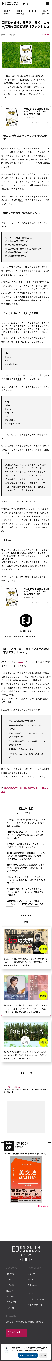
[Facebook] (21, 1259)
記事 (19, 379)
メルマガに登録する (14, 1333)
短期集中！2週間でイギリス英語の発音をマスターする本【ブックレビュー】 (26, 845)
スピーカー (14, 523)
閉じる (43, 1355)
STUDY (4, 35)
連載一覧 (31, 1273)
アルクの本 (32, 1285)
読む (21, 199)
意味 (3, 341)
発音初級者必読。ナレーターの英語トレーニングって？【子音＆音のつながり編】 (26, 903)
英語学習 (10, 1273)
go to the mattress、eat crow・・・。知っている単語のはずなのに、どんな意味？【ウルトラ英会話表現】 (26, 855)
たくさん (27, 434)
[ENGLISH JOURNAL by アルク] (10, 3)
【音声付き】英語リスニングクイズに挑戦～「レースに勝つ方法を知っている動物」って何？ (25, 834)
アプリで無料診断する (28, 1355)
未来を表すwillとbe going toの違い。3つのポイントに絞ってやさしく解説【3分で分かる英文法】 (26, 822)
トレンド (10, 1296)
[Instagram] (26, 1259)
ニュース (44, 174)
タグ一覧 (6, 1086)
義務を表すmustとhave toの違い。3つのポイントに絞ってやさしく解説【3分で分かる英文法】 (25, 867)
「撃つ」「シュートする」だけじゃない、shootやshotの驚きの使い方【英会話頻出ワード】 (26, 880)
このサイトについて (36, 1299)
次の (36, 449)
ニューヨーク (32, 163)
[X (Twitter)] (31, 1259)
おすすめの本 (12, 35)
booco (20, 661)
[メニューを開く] (48, 4)
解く (35, 222)
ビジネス (10, 1285)
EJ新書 (30, 1279)
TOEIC (9, 1279)
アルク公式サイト (35, 1305)
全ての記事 (11, 1302)
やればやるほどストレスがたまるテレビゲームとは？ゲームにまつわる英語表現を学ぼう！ (25, 892)
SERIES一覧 (26, 1072)
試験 (25, 565)
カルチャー (11, 1290)
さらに (4, 386)
